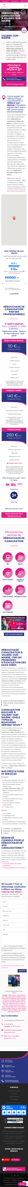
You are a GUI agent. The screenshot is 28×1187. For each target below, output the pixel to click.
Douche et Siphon (20, 580)
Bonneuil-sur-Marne (15, 997)
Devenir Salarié (14, 1099)
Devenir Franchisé (14, 1096)
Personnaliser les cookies (14, 1102)
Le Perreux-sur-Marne (9, 1000)
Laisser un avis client (14, 1091)
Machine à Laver (20, 597)
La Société (14, 1094)
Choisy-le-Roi (6, 998)
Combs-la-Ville (6, 1008)
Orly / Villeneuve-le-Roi (13, 1003)
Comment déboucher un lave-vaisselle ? (15, 868)
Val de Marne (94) (9, 26)
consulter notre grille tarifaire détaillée (14, 515)
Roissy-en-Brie (15, 1008)
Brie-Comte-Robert (20, 1007)
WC (7, 564)
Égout (20, 564)
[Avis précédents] (3, 283)
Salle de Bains (8, 597)
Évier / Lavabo (8, 580)
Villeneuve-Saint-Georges (18, 998)
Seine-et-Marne (13, 1010)
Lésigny (11, 1005)
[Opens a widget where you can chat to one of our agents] (22, 1184)
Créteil (24, 997)
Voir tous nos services (14, 634)
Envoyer (22, 971)
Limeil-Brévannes (14, 1002)
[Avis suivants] (25, 283)
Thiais (18, 1000)
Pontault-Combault (13, 189)
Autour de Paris (15, 1011)
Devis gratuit (5, 1)
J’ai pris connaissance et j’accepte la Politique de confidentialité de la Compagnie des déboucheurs (13, 948)
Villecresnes (12, 995)
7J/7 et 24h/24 (14, 1)
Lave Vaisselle (7, 612)
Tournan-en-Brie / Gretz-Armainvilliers (13, 1006)
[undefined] (23, 271)
